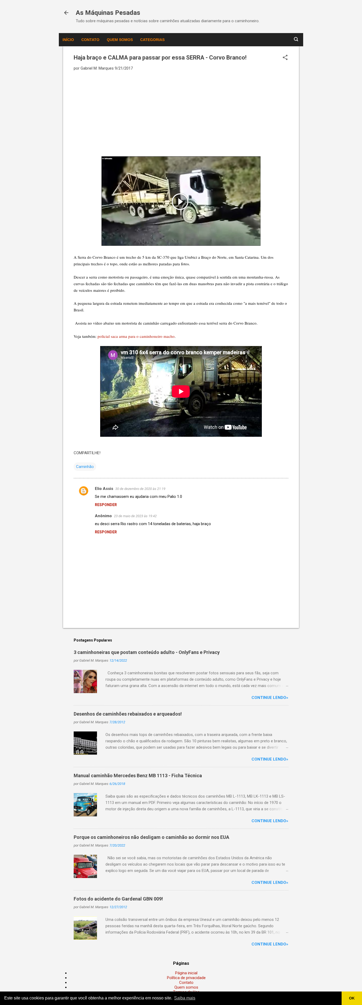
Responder (106, 505)
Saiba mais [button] (184, 998)
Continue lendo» (269, 697)
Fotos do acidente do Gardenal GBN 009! (118, 899)
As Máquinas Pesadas (108, 12)
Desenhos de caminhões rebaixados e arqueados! (128, 714)
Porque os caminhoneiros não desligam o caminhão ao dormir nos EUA (151, 837)
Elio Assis (104, 488)
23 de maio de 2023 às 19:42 (135, 516)
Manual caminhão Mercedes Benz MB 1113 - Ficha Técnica (138, 775)
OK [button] (352, 998)
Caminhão (85, 466)
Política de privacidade (186, 977)
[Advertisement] (181, 113)
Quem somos (120, 40)
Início (68, 40)
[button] (285, 58)
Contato (90, 40)
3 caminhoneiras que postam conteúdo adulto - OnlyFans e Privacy (147, 652)
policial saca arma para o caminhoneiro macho (136, 336)
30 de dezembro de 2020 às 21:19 (140, 489)
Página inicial (186, 973)
